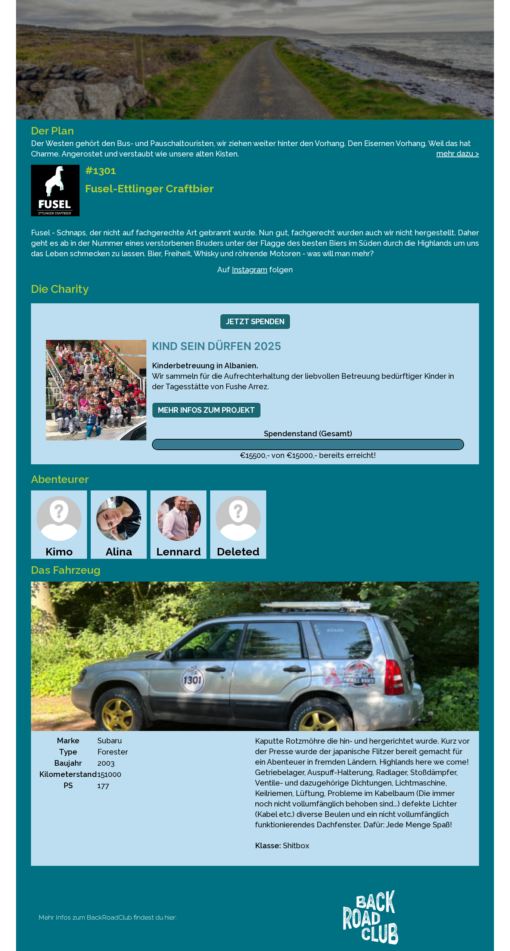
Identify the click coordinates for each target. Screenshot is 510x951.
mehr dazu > (457, 153)
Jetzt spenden (255, 321)
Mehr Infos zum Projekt (206, 410)
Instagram (249, 269)
